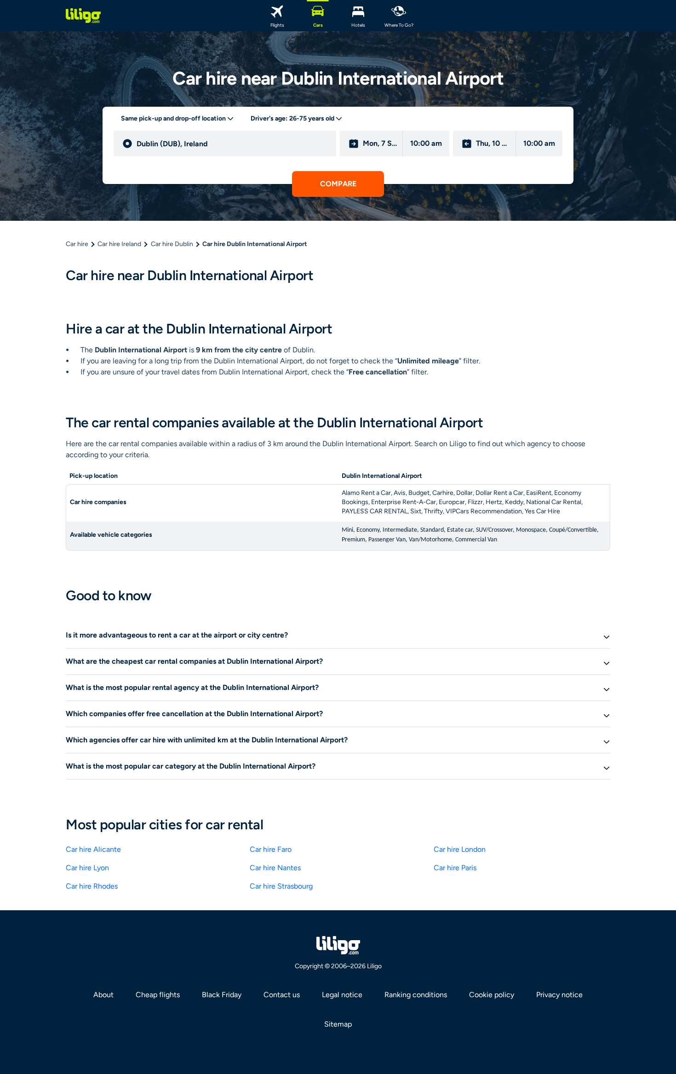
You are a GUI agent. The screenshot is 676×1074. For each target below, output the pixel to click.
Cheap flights (158, 994)
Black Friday (221, 994)
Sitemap (338, 1024)
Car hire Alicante (93, 849)
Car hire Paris (455, 867)
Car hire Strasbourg (281, 886)
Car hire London (460, 849)
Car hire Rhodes (92, 886)
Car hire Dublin (172, 244)
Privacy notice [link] (559, 994)
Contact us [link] (282, 994)
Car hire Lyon (87, 867)
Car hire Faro (271, 849)
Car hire (77, 244)
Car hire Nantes (275, 867)
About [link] (103, 994)
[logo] (83, 15)
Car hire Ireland (119, 244)
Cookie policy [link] (491, 994)
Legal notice (342, 994)
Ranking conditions (415, 994)
